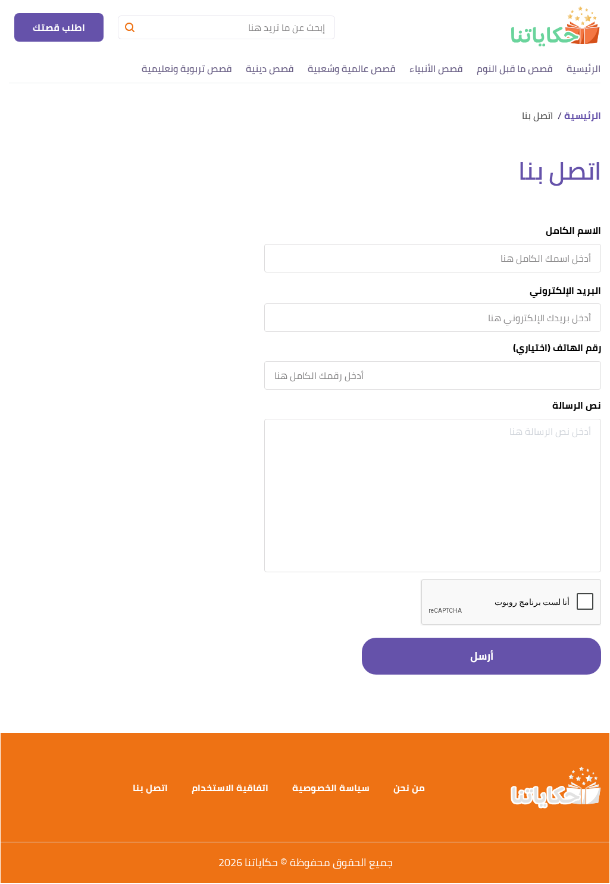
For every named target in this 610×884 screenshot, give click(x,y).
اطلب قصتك (59, 27)
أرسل (481, 656)
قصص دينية (269, 68)
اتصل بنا (150, 788)
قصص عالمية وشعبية (351, 68)
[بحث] (130, 27)
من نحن (409, 788)
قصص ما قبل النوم (514, 68)
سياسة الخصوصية (331, 788)
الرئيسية (583, 68)
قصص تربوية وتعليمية (187, 68)
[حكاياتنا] (554, 27)
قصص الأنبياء (435, 68)
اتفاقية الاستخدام (230, 788)
